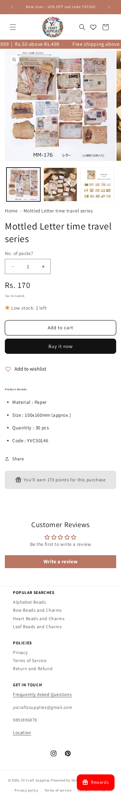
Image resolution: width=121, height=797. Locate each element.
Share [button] (18, 459)
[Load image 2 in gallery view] (60, 184)
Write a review (60, 561)
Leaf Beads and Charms (37, 626)
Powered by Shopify (67, 780)
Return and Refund (33, 668)
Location (22, 732)
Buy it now (60, 346)
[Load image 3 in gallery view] (97, 184)
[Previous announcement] (12, 7)
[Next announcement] (109, 7)
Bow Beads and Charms (37, 610)
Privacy (20, 652)
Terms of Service (30, 660)
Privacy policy (26, 790)
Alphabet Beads (29, 602)
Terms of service (58, 790)
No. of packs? (19, 253)
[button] (13, 27)
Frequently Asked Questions (42, 694)
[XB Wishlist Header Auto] (93, 27)
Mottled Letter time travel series (58, 211)
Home (11, 211)
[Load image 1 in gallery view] (23, 184)
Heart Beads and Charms (39, 618)
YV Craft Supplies (35, 780)
